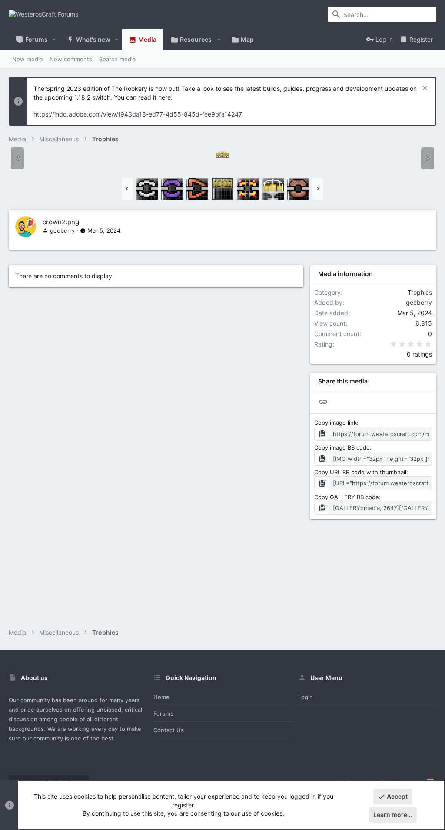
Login (305, 696)
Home (161, 696)
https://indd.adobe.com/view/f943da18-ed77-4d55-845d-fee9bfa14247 (137, 114)
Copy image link (335, 422)
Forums (163, 713)
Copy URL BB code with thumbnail (360, 472)
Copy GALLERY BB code (346, 496)
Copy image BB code (342, 447)
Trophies (420, 292)
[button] (54, 40)
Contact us (168, 730)
